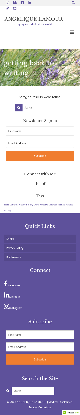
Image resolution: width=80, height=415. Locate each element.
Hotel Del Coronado (48, 204)
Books (6, 204)
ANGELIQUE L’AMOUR (33, 19)
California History (17, 204)
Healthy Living (32, 204)
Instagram (16, 308)
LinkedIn (14, 296)
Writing (7, 210)
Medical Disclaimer (60, 402)
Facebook (14, 285)
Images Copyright (40, 407)
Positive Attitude (65, 204)
